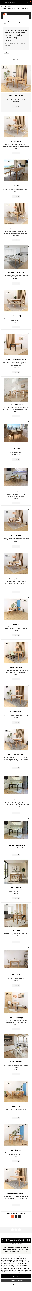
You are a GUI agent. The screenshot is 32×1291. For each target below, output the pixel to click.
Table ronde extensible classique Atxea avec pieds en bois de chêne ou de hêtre (16, 1065)
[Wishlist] (28, 66)
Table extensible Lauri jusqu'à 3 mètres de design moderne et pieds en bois (16, 232)
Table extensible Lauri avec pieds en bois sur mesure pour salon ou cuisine (16, 145)
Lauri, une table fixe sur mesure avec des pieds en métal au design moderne (16, 408)
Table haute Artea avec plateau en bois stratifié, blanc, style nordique (16, 934)
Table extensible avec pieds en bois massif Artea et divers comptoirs (16, 671)
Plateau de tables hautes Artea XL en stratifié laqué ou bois (16, 890)
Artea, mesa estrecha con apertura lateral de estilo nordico (16, 977)
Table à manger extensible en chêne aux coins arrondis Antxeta (16, 99)
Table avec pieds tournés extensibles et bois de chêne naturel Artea (16, 539)
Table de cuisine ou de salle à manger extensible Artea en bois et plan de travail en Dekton (16, 759)
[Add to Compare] (16, 106)
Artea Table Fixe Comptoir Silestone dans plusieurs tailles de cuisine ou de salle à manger (16, 804)
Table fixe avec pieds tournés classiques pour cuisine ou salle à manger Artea (16, 583)
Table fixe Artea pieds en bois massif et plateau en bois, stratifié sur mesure (16, 627)
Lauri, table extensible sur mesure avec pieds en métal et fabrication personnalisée (16, 363)
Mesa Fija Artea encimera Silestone (16, 848)
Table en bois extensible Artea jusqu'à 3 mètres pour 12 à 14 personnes (16, 1197)
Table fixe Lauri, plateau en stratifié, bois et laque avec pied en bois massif (16, 189)
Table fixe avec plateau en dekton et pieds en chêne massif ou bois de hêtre (16, 715)
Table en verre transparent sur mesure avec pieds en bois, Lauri (16, 1153)
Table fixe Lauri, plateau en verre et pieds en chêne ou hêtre (16, 495)
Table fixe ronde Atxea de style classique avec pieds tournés (16, 1021)
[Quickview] (18, 106)
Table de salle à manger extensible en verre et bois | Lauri (16, 452)
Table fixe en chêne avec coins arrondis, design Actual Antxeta (16, 1110)
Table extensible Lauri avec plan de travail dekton (16, 276)
